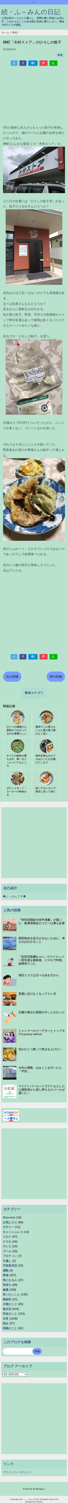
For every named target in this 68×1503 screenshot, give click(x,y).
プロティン (10, 1255)
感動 (6, 1270)
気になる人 (10, 1280)
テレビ (7, 1246)
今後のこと (10, 1304)
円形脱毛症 (10, 1265)
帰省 (60, 55)
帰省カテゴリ (34, 692)
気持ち (7, 1284)
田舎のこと (10, 1313)
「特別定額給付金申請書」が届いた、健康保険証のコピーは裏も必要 (42, 921)
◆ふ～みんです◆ (14, 896)
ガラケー (8, 1227)
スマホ (7, 1241)
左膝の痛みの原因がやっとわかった (42, 1012)
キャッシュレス (13, 1231)
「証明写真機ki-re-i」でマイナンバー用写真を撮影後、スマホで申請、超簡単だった (42, 960)
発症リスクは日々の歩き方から (39, 975)
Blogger (40, 1489)
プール (7, 1251)
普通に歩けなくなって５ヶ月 (37, 993)
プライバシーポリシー (17, 1472)
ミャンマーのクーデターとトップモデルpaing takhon (42, 1032)
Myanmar (9, 1217)
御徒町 (7, 1299)
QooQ (40, 1502)
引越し (7, 1260)
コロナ (7, 1236)
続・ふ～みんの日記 (30, 11)
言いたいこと (11, 1294)
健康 (6, 1289)
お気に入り (10, 1222)
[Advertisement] (34, 96)
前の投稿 (56, 676)
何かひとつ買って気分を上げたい (40, 1049)
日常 (6, 1318)
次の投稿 (12, 676)
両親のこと (10, 1328)
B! (33, 63)
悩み (6, 1323)
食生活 (7, 1308)
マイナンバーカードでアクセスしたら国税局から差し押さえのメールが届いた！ (42, 1090)
